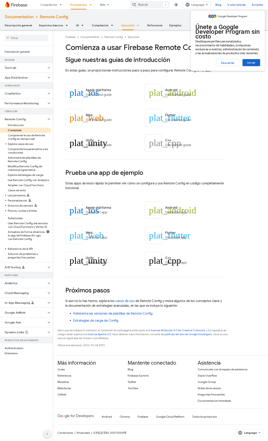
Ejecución (127, 25)
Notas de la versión (209, 388)
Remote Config (54, 17)
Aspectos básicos (51, 25)
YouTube (133, 388)
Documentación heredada (214, 401)
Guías (61, 369)
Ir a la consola (236, 4)
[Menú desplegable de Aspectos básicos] (68, 25)
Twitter (132, 382)
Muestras (63, 382)
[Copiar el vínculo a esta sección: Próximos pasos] (114, 290)
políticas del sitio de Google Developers (188, 334)
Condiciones (65, 432)
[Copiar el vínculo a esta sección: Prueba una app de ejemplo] (147, 173)
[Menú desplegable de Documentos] (92, 4)
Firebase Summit (138, 375)
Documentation (19, 17)
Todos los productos (204, 416)
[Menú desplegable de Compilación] (62, 4)
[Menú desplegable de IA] (83, 25)
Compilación (48, 4)
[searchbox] (26, 38)
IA (77, 25)
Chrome (125, 416)
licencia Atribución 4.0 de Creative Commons (178, 330)
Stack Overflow (207, 375)
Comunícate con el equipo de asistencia (222, 369)
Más (103, 4)
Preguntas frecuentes (211, 394)
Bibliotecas (64, 388)
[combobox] (150, 4)
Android (107, 416)
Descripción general (18, 25)
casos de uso (125, 301)
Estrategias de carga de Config (95, 321)
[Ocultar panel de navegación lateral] (47, 434)
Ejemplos (175, 25)
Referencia (154, 25)
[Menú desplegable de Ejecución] (139, 25)
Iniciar (251, 62)
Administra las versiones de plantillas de (112, 314)
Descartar (227, 63)
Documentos (78, 4)
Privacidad (83, 432)
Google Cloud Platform (170, 416)
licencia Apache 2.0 (99, 334)
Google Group (207, 382)
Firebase (70, 37)
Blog (218, 4)
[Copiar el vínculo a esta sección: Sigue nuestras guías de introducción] (174, 60)
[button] (23, 67)
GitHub (61, 394)
